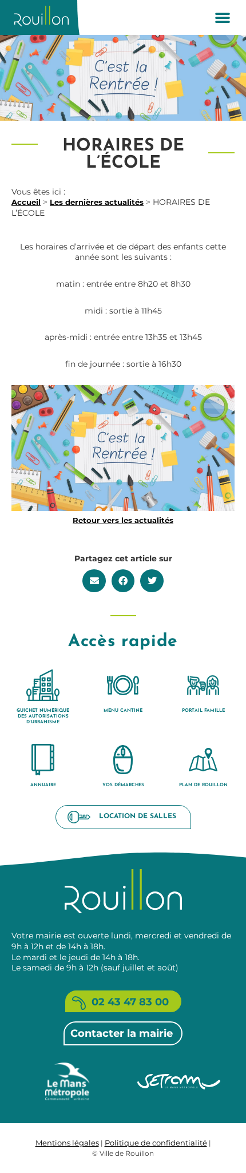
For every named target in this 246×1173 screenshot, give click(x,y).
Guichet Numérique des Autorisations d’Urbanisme (43, 716)
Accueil (26, 202)
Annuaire (43, 785)
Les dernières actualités (97, 202)
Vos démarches (123, 785)
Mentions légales (67, 1142)
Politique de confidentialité (156, 1142)
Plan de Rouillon (203, 785)
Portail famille (203, 710)
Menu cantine (123, 710)
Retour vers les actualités (123, 520)
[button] (223, 17)
